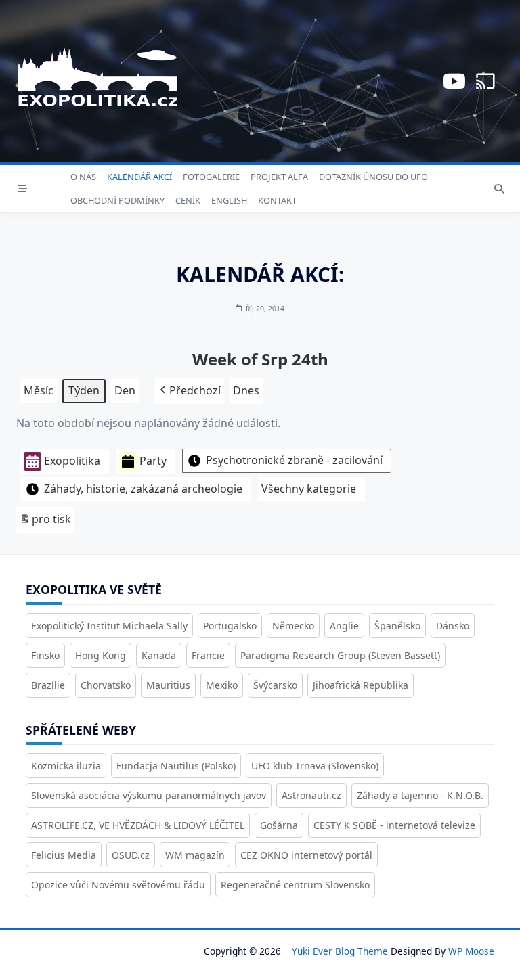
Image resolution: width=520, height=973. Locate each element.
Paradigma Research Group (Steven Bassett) (340, 655)
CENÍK (187, 200)
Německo (293, 625)
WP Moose (471, 951)
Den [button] (124, 390)
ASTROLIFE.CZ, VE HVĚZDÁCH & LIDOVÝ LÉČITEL (137, 825)
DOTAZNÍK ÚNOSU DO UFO (373, 177)
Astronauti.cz (311, 795)
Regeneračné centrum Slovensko (295, 884)
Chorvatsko (106, 685)
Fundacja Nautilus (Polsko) (176, 765)
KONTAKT (277, 200)
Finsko (45, 655)
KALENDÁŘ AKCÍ (139, 177)
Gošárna (279, 825)
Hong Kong (100, 655)
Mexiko (222, 685)
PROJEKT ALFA (279, 177)
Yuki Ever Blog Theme (340, 951)
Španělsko (397, 625)
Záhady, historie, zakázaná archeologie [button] (143, 488)
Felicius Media (63, 854)
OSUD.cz (131, 854)
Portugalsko (230, 625)
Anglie (344, 625)
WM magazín (195, 854)
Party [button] (153, 460)
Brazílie (48, 685)
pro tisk (45, 522)
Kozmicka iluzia (66, 765)
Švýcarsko (275, 685)
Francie (208, 655)
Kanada (159, 655)
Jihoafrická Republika (360, 685)
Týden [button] (84, 390)
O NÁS (83, 177)
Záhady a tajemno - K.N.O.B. (420, 795)
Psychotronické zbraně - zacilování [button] (294, 460)
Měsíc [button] (38, 390)
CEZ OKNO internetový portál (306, 854)
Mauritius (168, 685)
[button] (189, 391)
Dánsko (452, 625)
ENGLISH (229, 200)
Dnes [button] (246, 390)
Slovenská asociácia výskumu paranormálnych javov (148, 795)
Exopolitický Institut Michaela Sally (109, 625)
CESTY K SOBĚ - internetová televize (394, 825)
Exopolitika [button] (72, 460)
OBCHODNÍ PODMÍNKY (117, 200)
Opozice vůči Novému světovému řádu (118, 884)
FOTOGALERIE (211, 177)
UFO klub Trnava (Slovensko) (314, 765)
